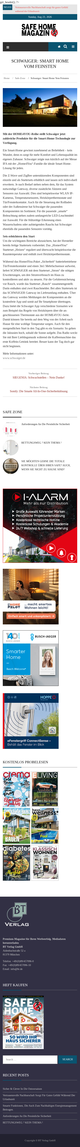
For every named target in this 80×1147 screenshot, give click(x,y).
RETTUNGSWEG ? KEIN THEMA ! (41, 442)
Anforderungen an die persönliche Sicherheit (45, 424)
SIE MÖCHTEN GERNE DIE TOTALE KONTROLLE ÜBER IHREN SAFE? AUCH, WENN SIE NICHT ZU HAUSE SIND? (46, 465)
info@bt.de (17, 969)
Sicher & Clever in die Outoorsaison (22, 1088)
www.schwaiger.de (14, 358)
